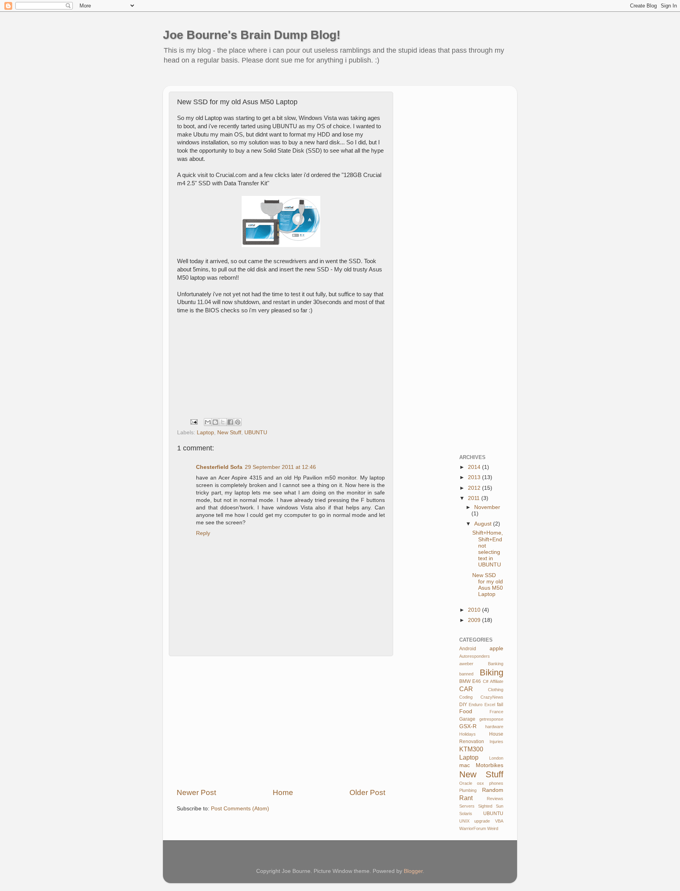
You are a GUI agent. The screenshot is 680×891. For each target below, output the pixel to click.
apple (496, 648)
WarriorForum (472, 828)
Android (467, 648)
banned (466, 673)
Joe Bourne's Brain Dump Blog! (251, 34)
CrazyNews (491, 697)
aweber (466, 663)
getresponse (491, 719)
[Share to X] (223, 422)
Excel (489, 704)
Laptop (205, 432)
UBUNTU (255, 432)
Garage (467, 719)
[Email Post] (193, 421)
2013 (475, 477)
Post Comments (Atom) (240, 809)
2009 (475, 620)
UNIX (464, 821)
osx (480, 783)
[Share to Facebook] (230, 422)
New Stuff (229, 432)
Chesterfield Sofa (219, 467)
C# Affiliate (493, 681)
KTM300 (471, 749)
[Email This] (208, 422)
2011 (474, 498)
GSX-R (468, 726)
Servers (467, 806)
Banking (495, 663)
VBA (499, 821)
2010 (475, 610)
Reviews (495, 798)
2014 (475, 467)
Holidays (467, 734)
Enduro (475, 704)
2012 (475, 488)
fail (500, 704)
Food (465, 711)
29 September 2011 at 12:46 (280, 467)
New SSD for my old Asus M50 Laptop (487, 585)
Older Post (367, 792)
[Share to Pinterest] (238, 422)
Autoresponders (474, 656)
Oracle (465, 783)
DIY (463, 704)
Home (283, 792)
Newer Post (196, 792)
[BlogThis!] (215, 422)
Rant (466, 797)
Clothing (495, 689)
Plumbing (468, 790)
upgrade (482, 821)
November (487, 507)
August (483, 524)
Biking (491, 672)
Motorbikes (489, 765)
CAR (466, 688)
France (496, 711)
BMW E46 (470, 681)
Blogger (413, 871)
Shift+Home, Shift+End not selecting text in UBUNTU (487, 549)
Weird (492, 828)
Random (492, 790)
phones (496, 783)
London (496, 758)
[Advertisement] (314, 80)
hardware (494, 726)
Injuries (496, 741)
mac (464, 765)
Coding (466, 697)
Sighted (485, 806)
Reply (203, 533)
